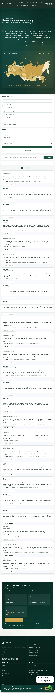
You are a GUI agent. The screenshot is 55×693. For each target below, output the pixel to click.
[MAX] (14, 659)
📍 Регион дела (6, 132)
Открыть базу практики (14, 620)
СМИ (18, 5)
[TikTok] (11, 659)
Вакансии (4, 675)
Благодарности (25, 5)
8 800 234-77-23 (33, 665)
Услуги (27, 2)
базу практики (16, 599)
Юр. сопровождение (34, 655)
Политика (14, 689)
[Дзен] (17, 659)
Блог (41, 2)
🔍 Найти (27, 147)
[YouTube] (9, 659)
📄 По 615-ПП (7, 121)
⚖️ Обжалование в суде (9, 111)
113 (32, 167)
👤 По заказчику (6, 137)
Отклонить (39, 688)
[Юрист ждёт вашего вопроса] (50, 688)
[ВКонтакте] (3, 659)
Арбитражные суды (33, 650)
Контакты (34, 5)
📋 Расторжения (7, 104)
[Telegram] (6, 659)
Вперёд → (37, 167)
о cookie (20, 689)
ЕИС (8, 614)
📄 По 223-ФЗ (7, 117)
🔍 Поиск (48, 157)
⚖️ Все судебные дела (9, 114)
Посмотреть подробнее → (8, 184)
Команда (4, 670)
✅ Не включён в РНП (9, 107)
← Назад (18, 167)
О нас (3, 665)
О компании (20, 2)
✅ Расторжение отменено (10, 124)
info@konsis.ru (32, 668)
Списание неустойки (34, 652)
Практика (35, 2)
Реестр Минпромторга (34, 647)
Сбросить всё (27, 150)
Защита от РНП (32, 644)
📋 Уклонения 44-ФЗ (9, 100)
